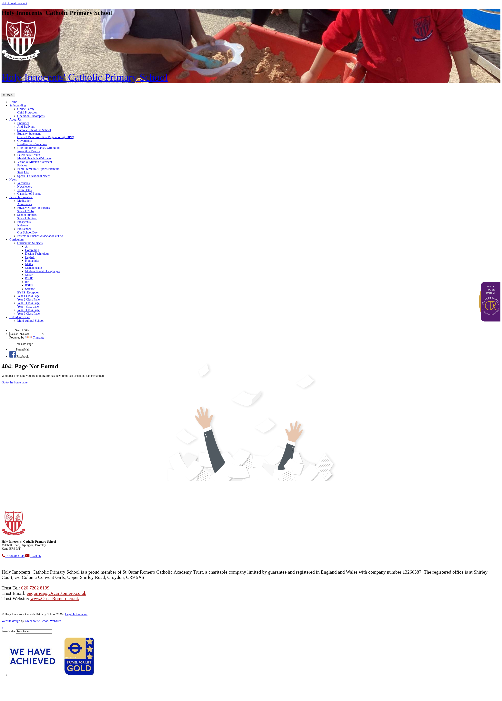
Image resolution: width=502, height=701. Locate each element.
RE (27, 281)
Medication (24, 200)
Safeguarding (17, 105)
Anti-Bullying (26, 126)
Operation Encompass (31, 116)
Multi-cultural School (30, 320)
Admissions (24, 204)
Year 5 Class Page (28, 310)
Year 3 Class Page (28, 303)
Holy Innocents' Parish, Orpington (38, 147)
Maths (29, 264)
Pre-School (24, 229)
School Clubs (25, 211)
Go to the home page (14, 382)
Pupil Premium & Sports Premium (38, 169)
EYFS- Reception (28, 292)
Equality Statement (29, 133)
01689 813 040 (15, 556)
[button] (12, 328)
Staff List (23, 172)
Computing (32, 250)
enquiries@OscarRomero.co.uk (56, 593)
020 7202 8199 (35, 587)
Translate (38, 337)
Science (30, 289)
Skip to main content (14, 3)
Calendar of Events (29, 193)
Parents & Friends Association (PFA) (40, 236)
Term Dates (24, 190)
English (30, 257)
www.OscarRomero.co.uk (54, 598)
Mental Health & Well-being (34, 158)
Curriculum (16, 239)
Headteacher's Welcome (32, 144)
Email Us (35, 556)
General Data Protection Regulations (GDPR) (45, 137)
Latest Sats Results (28, 154)
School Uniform (27, 218)
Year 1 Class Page (28, 296)
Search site (8, 631)
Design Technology (37, 253)
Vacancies (23, 183)
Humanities (32, 260)
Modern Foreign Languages (42, 271)
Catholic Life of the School (34, 130)
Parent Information (21, 197)
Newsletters (24, 186)
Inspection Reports (28, 151)
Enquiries (23, 123)
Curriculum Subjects (30, 243)
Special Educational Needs (33, 176)
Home (13, 102)
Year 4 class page (28, 306)
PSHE (29, 278)
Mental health (33, 267)
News (13, 179)
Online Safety (25, 109)
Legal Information (76, 614)
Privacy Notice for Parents (33, 207)
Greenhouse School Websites (43, 621)
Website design (11, 621)
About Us (15, 119)
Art (27, 246)
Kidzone (22, 225)
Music (29, 274)
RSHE (29, 285)
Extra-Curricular (19, 317)
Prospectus (24, 221)
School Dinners (26, 214)
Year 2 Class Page (28, 299)
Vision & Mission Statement (34, 161)
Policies (22, 165)
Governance (24, 140)
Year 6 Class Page (28, 313)
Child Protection (27, 112)
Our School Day (27, 232)
